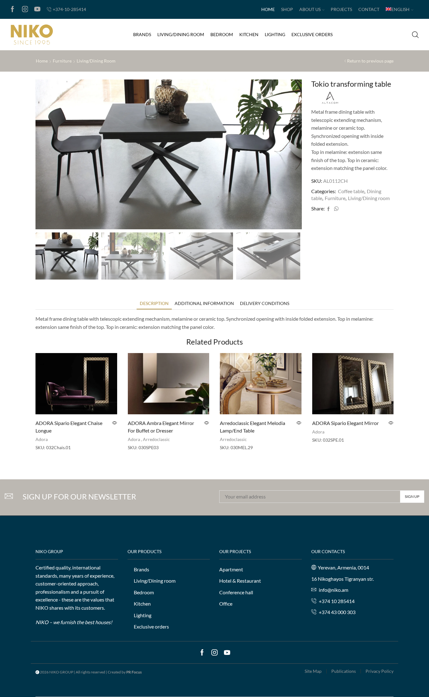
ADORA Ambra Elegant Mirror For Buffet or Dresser (161, 426)
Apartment (231, 569)
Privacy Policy (380, 671)
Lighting (275, 34)
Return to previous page (370, 60)
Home (268, 9)
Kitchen (248, 34)
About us (310, 9)
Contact (368, 9)
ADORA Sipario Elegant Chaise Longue (68, 426)
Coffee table (351, 191)
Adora (41, 439)
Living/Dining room (180, 34)
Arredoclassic (156, 439)
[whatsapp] (335, 209)
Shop (287, 9)
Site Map (313, 671)
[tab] (154, 303)
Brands (142, 34)
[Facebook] (12, 9)
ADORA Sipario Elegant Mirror (345, 423)
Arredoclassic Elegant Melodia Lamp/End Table (252, 426)
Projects (341, 9)
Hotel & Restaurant (240, 581)
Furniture (62, 60)
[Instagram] (25, 9)
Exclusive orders (312, 34)
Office (225, 604)
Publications (343, 671)
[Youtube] (37, 9)
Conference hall (236, 592)
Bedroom (221, 34)
